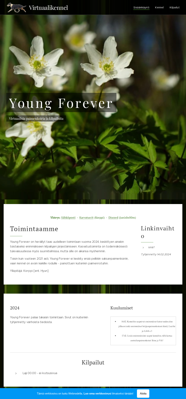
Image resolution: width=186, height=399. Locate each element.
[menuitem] (142, 7)
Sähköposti (68, 217)
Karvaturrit (86, 217)
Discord (113, 217)
